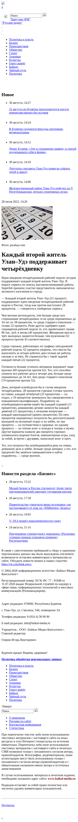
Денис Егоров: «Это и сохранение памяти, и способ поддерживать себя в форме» (42, 150)
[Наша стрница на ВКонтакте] (39, 26)
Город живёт (17, 63)
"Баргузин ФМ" (20, 19)
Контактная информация (25, 724)
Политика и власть (21, 39)
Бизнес (13, 42)
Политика (15, 73)
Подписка (8, 805)
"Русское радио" (12, 22)
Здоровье (15, 56)
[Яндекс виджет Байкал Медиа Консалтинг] (39, 33)
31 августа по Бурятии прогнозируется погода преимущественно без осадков (39, 111)
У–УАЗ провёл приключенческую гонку (35, 520)
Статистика (16, 728)
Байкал (13, 66)
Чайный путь (17, 70)
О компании (17, 717)
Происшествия (18, 46)
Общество (15, 49)
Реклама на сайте (20, 721)
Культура (15, 60)
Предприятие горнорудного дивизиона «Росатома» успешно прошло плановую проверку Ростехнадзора (42, 537)
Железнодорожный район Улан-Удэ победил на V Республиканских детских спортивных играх (41, 190)
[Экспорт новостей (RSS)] (39, 29)
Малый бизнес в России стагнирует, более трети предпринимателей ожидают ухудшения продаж (40, 490)
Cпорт (13, 53)
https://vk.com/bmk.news (16, 564)
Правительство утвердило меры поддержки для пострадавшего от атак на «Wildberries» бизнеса (40, 506)
